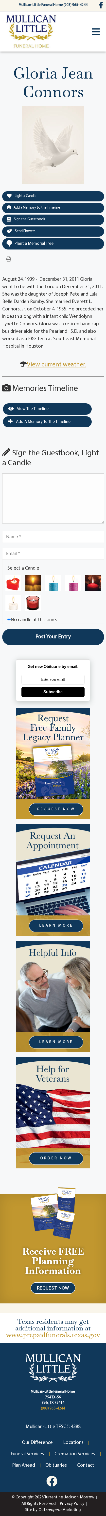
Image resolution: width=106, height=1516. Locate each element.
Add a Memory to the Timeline (37, 208)
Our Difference (37, 1442)
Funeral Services (27, 1454)
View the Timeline (32, 409)
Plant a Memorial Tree (34, 244)
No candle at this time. (34, 619)
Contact (85, 1465)
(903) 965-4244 (53, 1408)
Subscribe (53, 692)
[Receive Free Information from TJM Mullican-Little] (53, 1212)
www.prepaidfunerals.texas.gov (53, 1334)
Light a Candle (25, 196)
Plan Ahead (23, 1465)
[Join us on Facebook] (51, 1481)
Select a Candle (23, 568)
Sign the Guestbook (29, 219)
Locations (73, 1442)
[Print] (9, 259)
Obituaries (56, 1465)
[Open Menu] (95, 31)
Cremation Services (74, 1454)
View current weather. (56, 364)
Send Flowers (24, 231)
